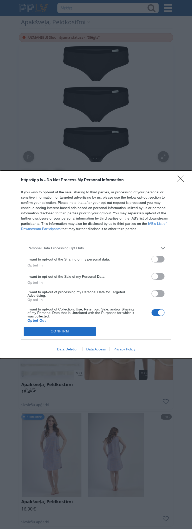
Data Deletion (67, 349)
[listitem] (96, 248)
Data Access (96, 349)
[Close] (182, 180)
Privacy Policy (124, 349)
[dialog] (96, 265)
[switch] (158, 259)
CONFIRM (60, 331)
